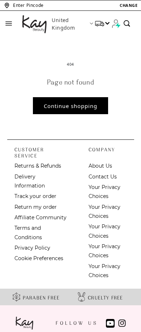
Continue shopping (70, 105)
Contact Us (103, 176)
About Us (100, 166)
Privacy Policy (32, 248)
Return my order (35, 207)
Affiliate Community (40, 217)
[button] (70, 5)
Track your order (35, 196)
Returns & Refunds (37, 166)
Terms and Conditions (28, 232)
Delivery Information (29, 181)
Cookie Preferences (38, 258)
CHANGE (128, 5)
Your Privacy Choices (104, 191)
